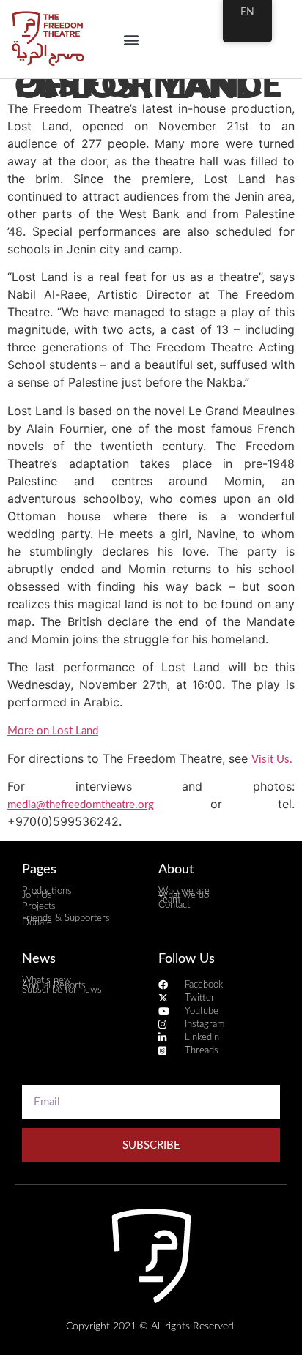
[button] (131, 39)
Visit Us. (271, 759)
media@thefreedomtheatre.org (80, 804)
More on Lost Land (52, 730)
